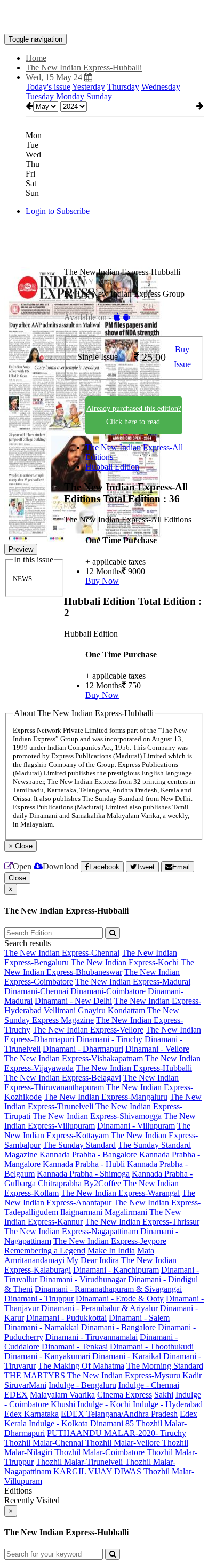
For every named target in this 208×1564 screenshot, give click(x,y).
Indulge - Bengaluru (82, 1385)
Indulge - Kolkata (58, 1423)
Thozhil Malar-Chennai (44, 1442)
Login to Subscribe (58, 211)
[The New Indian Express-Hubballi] (104, 17)
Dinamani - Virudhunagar (82, 1279)
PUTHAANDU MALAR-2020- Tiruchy (116, 1433)
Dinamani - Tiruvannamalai (91, 1336)
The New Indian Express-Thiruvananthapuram (91, 1082)
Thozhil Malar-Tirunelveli (80, 1461)
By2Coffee (102, 1183)
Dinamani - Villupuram (136, 1125)
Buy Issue (182, 357)
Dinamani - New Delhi (73, 1000)
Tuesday (40, 96)
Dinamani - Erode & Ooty (120, 1298)
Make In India (111, 1250)
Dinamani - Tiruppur (39, 1298)
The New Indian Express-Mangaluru (105, 1096)
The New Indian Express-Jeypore (109, 1240)
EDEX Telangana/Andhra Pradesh (119, 1413)
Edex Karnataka (31, 1413)
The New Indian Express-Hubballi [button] (84, 67)
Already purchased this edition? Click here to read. (133, 415)
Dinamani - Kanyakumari (47, 1356)
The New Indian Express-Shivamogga (97, 1116)
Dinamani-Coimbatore (108, 991)
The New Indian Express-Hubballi (134, 1068)
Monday (70, 96)
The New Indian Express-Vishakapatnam (73, 1058)
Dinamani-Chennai (36, 991)
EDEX (16, 1394)
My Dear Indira (93, 1260)
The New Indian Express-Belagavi (62, 1077)
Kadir (192, 1375)
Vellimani (60, 1010)
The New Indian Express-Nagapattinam (71, 1231)
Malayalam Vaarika (62, 1394)
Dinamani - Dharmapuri (83, 1048)
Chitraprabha (60, 1183)
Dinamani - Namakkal (41, 1327)
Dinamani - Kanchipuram (116, 1269)
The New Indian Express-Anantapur (99, 1197)
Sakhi (163, 1394)
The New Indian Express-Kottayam (97, 1130)
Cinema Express (124, 1394)
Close (17, 878)
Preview (21, 549)
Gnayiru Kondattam (111, 1010)
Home (36, 57)
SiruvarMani (25, 1385)
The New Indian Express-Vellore (88, 1029)
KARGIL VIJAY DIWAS (97, 1471)
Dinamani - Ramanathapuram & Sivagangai (108, 1288)
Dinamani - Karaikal (126, 1356)
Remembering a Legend (44, 1250)
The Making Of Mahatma (81, 1365)
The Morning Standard (164, 1365)
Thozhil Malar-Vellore (123, 1442)
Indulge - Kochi (104, 1404)
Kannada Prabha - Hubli (84, 1164)
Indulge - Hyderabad (168, 1404)
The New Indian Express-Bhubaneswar (99, 967)
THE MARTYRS (34, 1375)
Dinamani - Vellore (157, 1048)
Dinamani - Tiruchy (109, 1039)
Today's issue (48, 86)
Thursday (123, 86)
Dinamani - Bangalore (118, 1327)
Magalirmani (126, 1212)
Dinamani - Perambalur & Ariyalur (99, 1308)
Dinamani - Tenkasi (75, 1346)
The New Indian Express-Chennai (61, 952)
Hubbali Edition (112, 466)
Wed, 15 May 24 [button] (55, 77)
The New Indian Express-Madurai (132, 981)
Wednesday (160, 86)
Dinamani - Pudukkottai (66, 1317)
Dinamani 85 (112, 1423)
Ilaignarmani (81, 1212)
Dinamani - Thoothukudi (152, 1346)
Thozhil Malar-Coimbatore (100, 1452)
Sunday (99, 96)
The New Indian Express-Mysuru (123, 1375)
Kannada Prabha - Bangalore (88, 1154)
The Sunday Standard (79, 1144)
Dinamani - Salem (139, 1317)
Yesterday (88, 86)
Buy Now (102, 580)
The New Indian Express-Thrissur (142, 1221)
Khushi (63, 1404)
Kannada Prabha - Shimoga (83, 1173)
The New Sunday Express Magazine (91, 1015)
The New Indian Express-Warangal (120, 1192)
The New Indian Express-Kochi (125, 962)
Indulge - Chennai (148, 1385)
